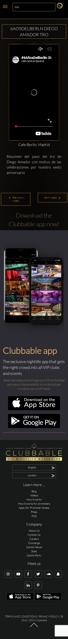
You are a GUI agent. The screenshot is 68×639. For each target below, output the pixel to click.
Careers (34, 538)
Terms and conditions (21, 616)
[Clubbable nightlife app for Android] (34, 427)
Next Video (50, 197)
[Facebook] (28, 574)
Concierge (34, 543)
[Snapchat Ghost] (58, 574)
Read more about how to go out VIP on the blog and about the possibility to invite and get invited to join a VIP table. (34, 384)
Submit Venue (34, 547)
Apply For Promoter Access (34, 507)
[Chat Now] (60, 7)
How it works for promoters (34, 503)
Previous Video (17, 199)
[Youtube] (18, 574)
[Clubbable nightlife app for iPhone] (34, 409)
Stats (34, 551)
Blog (34, 491)
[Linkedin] (28, 585)
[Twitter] (38, 574)
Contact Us (34, 534)
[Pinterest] (38, 585)
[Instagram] (8, 574)
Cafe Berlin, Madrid (34, 144)
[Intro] (34, 627)
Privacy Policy (49, 616)
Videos (34, 495)
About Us (34, 530)
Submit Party (34, 555)
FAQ (34, 516)
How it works (34, 499)
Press (34, 511)
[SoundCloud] (48, 574)
